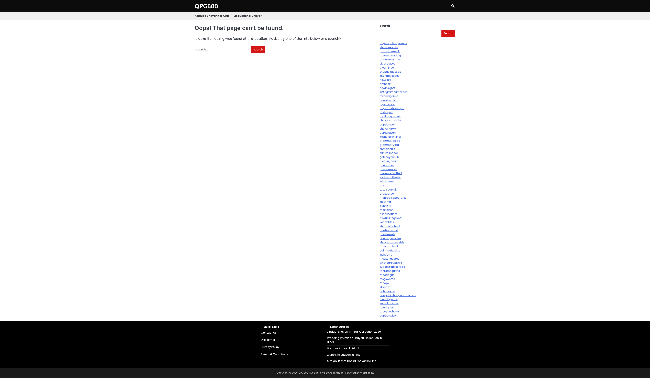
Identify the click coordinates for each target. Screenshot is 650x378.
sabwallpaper (389, 153)
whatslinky (387, 181)
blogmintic (387, 68)
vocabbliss (387, 222)
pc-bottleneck (390, 51)
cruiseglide (387, 194)
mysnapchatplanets (393, 43)
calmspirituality (390, 251)
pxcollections (388, 214)
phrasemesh (388, 169)
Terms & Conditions (274, 354)
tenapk (384, 283)
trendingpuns (388, 299)
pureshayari (388, 133)
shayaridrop (388, 129)
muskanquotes (389, 259)
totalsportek (388, 190)
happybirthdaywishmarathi (398, 295)
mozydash (386, 210)
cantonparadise (390, 238)
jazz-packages (389, 76)
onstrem (385, 185)
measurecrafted (391, 173)
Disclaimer (268, 340)
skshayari (386, 287)
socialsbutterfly (390, 177)
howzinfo (386, 80)
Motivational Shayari (247, 16)
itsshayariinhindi (390, 137)
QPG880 (206, 5)
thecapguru (387, 275)
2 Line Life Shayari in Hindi (344, 355)
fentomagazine (390, 271)
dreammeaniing (390, 55)
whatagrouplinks (391, 263)
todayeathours (389, 311)
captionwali (387, 125)
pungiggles (387, 307)
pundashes (387, 165)
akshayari (386, 112)
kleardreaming (389, 47)
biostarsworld (389, 230)
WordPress (366, 372)
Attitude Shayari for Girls (212, 16)
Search (385, 26)
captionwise (388, 316)
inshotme (386, 255)
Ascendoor (336, 372)
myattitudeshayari (392, 108)
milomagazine (389, 96)
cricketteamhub (391, 59)
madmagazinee (390, 116)
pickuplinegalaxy (391, 218)
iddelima (385, 202)
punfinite (385, 206)
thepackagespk (390, 72)
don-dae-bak (389, 100)
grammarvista (389, 145)
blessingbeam (389, 161)
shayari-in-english (392, 242)
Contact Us (268, 333)
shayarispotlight (390, 120)
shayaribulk (387, 149)
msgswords (387, 279)
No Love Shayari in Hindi (343, 348)
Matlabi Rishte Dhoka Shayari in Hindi (352, 361)
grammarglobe (390, 141)
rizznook (385, 84)
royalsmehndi (389, 246)
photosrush (387, 234)
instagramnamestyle (394, 92)
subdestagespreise (392, 267)
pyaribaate (387, 104)
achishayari (387, 291)
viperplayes (387, 64)
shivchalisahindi (390, 226)
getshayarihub (389, 157)
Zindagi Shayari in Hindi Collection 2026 (354, 332)
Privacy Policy (270, 347)
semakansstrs (389, 303)
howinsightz (387, 88)
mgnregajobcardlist (393, 198)
